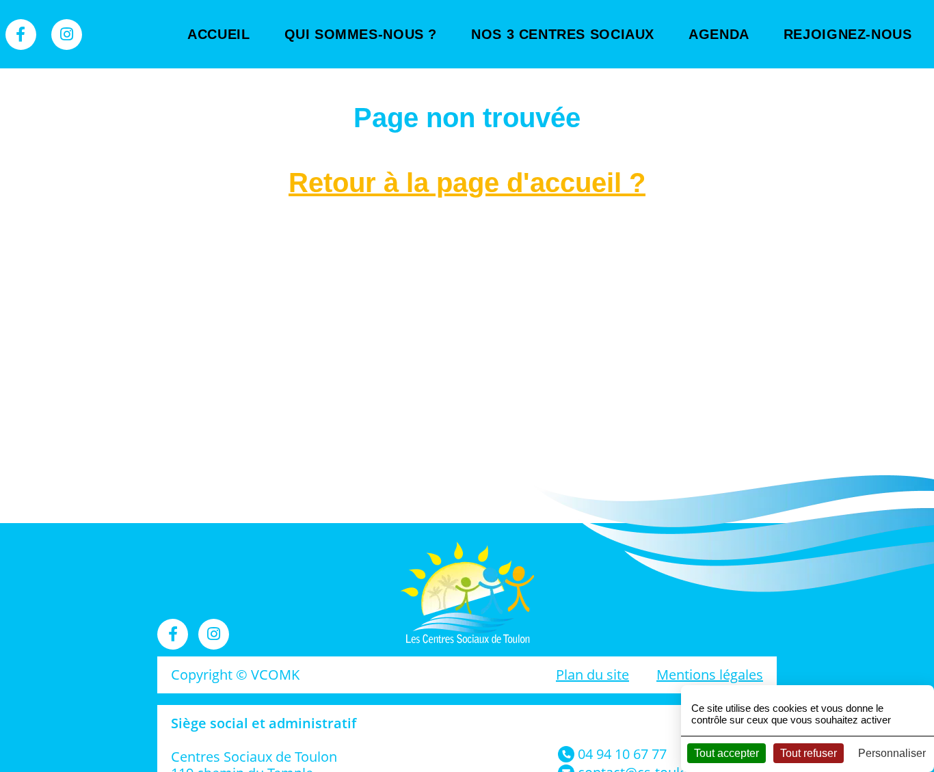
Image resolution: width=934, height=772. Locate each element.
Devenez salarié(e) (852, 116)
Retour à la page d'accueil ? (467, 183)
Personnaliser (892, 753)
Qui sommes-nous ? (361, 34)
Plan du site (592, 674)
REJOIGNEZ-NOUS (848, 34)
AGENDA (719, 34)
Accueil (218, 34)
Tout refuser (808, 753)
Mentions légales (709, 674)
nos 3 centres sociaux (562, 34)
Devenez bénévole (852, 75)
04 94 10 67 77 (622, 754)
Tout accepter (726, 753)
